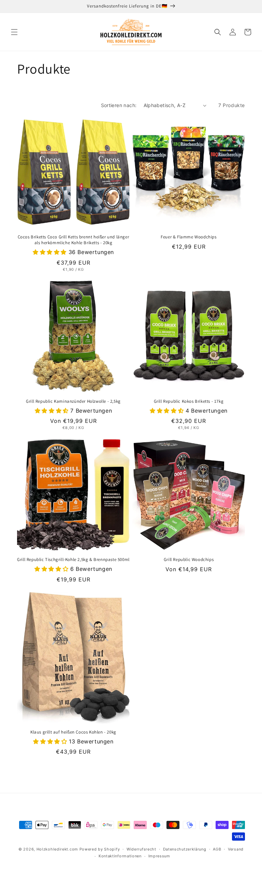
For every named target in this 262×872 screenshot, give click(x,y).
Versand (236, 849)
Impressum (159, 856)
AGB (217, 849)
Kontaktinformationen (120, 856)
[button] (14, 32)
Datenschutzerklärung (184, 849)
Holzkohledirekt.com (57, 849)
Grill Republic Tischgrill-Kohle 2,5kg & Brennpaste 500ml (73, 559)
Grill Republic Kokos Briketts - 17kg (189, 401)
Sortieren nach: (119, 105)
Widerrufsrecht (141, 849)
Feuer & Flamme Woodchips (188, 237)
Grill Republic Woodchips (189, 559)
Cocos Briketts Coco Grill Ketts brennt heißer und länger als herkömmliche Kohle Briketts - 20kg (73, 240)
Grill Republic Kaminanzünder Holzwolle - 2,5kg (73, 401)
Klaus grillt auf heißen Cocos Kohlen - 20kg (73, 732)
